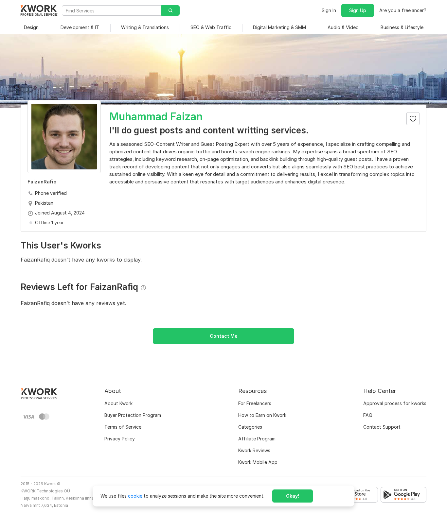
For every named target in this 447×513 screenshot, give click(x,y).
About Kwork (118, 403)
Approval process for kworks (394, 403)
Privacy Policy (119, 438)
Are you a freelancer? (402, 10)
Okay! (292, 496)
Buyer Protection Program (132, 415)
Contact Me (224, 336)
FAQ (367, 415)
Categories (250, 427)
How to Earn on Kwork (262, 415)
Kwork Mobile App (257, 462)
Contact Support (382, 427)
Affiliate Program (257, 438)
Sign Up (357, 10)
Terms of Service (122, 427)
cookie (135, 496)
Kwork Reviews (254, 450)
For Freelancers (254, 403)
